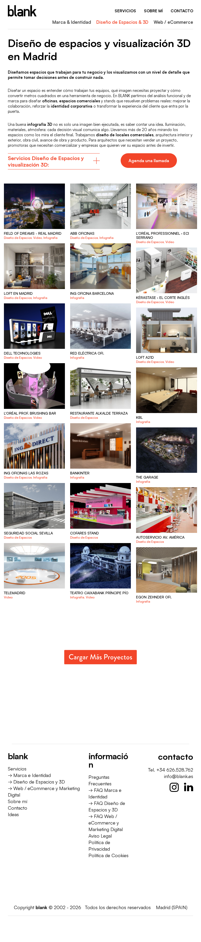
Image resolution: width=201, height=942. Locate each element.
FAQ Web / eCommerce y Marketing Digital (105, 822)
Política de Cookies (108, 855)
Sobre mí (17, 801)
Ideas (13, 814)
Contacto (17, 808)
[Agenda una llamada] (149, 160)
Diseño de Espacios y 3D (39, 782)
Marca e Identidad (32, 775)
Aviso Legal (100, 836)
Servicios (17, 769)
